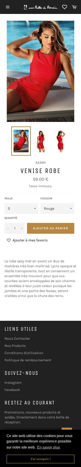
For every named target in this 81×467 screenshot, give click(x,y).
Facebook (12, 390)
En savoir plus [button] (48, 447)
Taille (8, 198)
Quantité (10, 218)
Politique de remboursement (27, 360)
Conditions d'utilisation (23, 353)
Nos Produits (15, 346)
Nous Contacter (17, 338)
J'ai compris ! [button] (40, 459)
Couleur (46, 198)
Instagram (13, 382)
